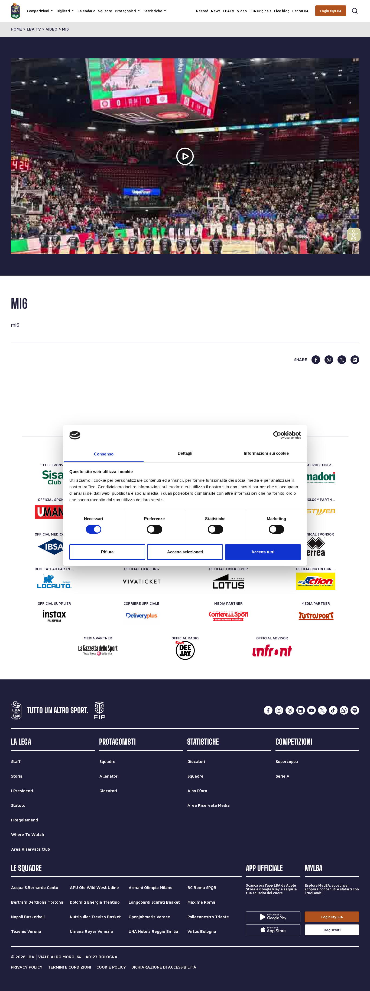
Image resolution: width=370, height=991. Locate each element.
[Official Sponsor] (54, 512)
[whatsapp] (328, 359)
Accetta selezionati (185, 552)
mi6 (65, 29)
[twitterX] (322, 710)
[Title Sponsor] (54, 477)
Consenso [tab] (103, 454)
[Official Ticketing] (141, 581)
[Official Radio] (185, 650)
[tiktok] (333, 710)
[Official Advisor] (272, 650)
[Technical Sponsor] (315, 546)
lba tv (34, 29)
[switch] (154, 529)
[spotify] (354, 710)
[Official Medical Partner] (54, 546)
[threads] (289, 710)
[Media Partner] (228, 615)
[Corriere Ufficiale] (141, 615)
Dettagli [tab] (185, 453)
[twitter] (341, 359)
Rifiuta (107, 552)
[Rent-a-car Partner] (54, 581)
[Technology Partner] (315, 512)
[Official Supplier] (54, 615)
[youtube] (311, 710)
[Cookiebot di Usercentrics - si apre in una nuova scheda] (277, 435)
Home (16, 29)
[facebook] (315, 359)
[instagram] (279, 710)
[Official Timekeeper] (228, 581)
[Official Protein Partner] (315, 477)
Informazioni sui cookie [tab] (266, 453)
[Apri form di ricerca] (354, 10)
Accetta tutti (262, 552)
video (51, 29)
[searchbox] (185, 7)
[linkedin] (354, 359)
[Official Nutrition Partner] (315, 581)
